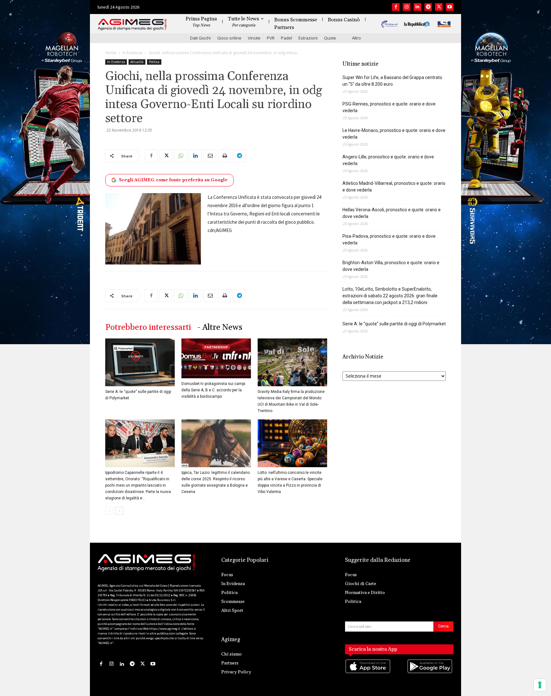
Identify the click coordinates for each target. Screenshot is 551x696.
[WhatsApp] (180, 155)
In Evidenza (132, 52)
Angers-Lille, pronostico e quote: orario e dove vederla (388, 160)
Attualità (136, 62)
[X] (439, 7)
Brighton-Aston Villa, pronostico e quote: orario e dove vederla (390, 266)
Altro (356, 38)
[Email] (209, 155)
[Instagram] (406, 7)
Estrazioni (308, 38)
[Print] (224, 155)
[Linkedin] (417, 7)
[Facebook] (396, 7)
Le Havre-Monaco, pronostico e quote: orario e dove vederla (393, 134)
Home (110, 52)
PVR (271, 38)
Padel (286, 38)
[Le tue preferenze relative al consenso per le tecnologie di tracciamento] (540, 685)
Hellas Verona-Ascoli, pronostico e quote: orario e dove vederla (391, 213)
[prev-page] (109, 511)
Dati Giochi (200, 38)
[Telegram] (428, 7)
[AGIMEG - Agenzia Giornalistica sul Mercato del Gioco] (132, 25)
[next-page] (119, 511)
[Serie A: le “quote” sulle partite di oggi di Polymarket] (140, 362)
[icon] (368, 673)
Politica (154, 62)
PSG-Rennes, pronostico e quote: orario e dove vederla (389, 107)
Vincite (254, 38)
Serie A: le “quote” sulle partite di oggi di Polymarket (394, 323)
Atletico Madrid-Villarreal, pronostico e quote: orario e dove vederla (393, 186)
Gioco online (229, 38)
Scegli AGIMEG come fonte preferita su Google (173, 180)
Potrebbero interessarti (148, 327)
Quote (330, 38)
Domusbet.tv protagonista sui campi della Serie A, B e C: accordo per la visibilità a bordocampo (213, 390)
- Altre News (219, 327)
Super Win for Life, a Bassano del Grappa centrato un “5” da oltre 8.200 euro (392, 81)
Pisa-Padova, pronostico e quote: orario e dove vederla (389, 239)
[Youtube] (449, 7)
